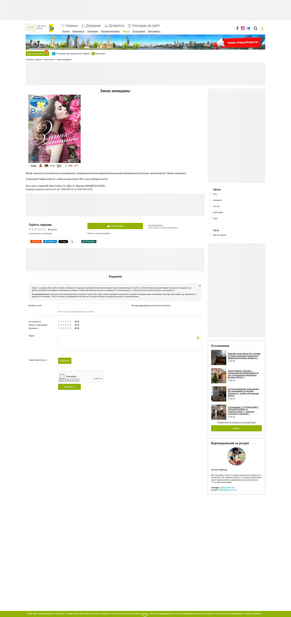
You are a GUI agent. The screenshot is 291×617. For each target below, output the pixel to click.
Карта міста (78, 31)
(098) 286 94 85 (227, 487)
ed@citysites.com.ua (227, 490)
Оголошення (138, 31)
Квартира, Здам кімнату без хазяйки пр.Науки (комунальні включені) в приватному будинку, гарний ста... (244, 356)
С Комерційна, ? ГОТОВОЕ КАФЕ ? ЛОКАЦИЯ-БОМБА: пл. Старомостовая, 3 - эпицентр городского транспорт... (243, 410)
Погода (65, 31)
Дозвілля (116, 26)
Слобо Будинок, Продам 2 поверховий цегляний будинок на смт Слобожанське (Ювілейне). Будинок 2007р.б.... (243, 374)
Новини (72, 26)
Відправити (69, 387)
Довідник (93, 26)
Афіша (126, 31)
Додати (236, 428)
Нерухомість (154, 31)
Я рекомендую (116, 226)
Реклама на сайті (146, 26)
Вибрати (66, 360)
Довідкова (92, 31)
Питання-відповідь (110, 31)
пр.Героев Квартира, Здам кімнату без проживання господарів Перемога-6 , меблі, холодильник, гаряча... (243, 392)
